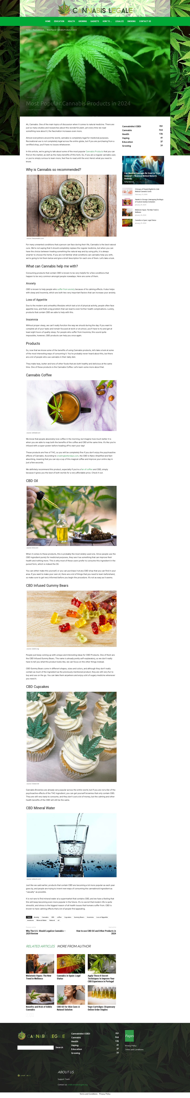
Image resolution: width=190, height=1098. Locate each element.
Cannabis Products (94, 151)
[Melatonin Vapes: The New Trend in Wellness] (40, 964)
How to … (107, 21)
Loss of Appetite (102, 917)
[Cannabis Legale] (95, 8)
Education (59, 21)
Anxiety (36, 917)
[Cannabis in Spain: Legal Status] (71, 964)
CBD (52, 917)
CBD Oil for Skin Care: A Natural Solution (68, 1008)
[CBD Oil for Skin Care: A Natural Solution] (71, 995)
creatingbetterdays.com (68, 456)
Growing (82, 21)
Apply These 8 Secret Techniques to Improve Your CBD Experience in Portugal (101, 978)
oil (58, 920)
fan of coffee (87, 469)
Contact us (145, 21)
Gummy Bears (79, 917)
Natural (52, 920)
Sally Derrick (129, 182)
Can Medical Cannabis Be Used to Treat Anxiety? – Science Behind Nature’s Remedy (142, 176)
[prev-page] (27, 1015)
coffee (59, 917)
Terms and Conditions (134, 1049)
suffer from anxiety (66, 289)
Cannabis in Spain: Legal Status (145, 220)
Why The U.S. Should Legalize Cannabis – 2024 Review (46, 932)
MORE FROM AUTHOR (74, 946)
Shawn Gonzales (34, 110)
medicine (30, 920)
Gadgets (94, 21)
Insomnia (90, 917)
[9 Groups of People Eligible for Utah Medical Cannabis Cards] (127, 192)
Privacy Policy (130, 1045)
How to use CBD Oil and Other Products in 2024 (96, 932)
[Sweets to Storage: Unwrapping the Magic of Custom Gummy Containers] (127, 202)
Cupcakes (67, 917)
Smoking (131, 21)
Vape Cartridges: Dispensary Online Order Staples (101, 1008)
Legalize (119, 21)
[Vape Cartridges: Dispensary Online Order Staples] (102, 995)
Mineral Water (42, 920)
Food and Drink (38, 30)
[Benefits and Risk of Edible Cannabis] (40, 995)
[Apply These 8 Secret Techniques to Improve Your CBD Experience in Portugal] (102, 964)
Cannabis (45, 917)
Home (28, 30)
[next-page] (31, 1015)
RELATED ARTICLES (40, 946)
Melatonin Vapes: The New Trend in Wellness (38, 977)
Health (71, 21)
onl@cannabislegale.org (78, 1084)
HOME (47, 21)
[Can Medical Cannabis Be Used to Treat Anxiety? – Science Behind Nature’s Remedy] (143, 170)
